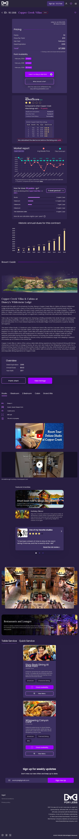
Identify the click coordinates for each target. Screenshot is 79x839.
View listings (40, 381)
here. (41, 181)
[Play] (39, 436)
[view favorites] (71, 3)
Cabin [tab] (37, 393)
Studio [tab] (4, 393)
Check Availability (42, 687)
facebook (6, 835)
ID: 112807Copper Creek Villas (39, 136)
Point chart (13, 381)
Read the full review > (51, 547)
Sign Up (55, 4)
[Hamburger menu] (75, 3)
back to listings (2, 12)
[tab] (9, 640)
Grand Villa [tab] (48, 393)
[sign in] (66, 3)
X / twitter (10, 835)
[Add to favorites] (75, 13)
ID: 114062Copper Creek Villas (39, 130)
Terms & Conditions (8, 799)
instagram (2, 835)
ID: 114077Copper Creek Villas (39, 134)
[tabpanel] (39, 439)
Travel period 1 (54, 190)
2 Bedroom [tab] (27, 393)
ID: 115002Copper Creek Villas (39, 132)
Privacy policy (6, 802)
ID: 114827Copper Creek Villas (39, 128)
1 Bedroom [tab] (14, 393)
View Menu (42, 694)
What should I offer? (39, 81)
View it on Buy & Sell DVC (38, 74)
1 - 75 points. (43, 108)
